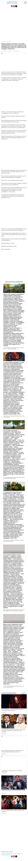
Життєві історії (16, 51)
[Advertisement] (14, 23)
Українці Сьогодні (12, 2)
